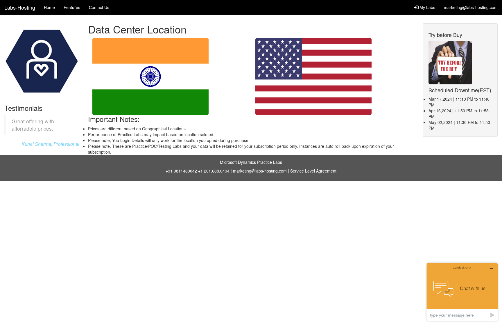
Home (49, 7)
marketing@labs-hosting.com (471, 7)
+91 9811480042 (181, 171)
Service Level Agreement (313, 171)
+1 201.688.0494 (214, 171)
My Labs (426, 7)
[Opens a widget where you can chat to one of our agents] (462, 291)
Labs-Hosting (19, 7)
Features (72, 7)
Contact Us (99, 7)
